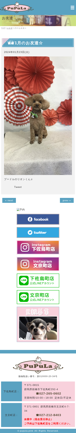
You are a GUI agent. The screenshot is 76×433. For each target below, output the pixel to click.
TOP (3, 28)
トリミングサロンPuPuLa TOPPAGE (38, 365)
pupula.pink (26, 431)
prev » (67, 200)
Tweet (18, 187)
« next (9, 200)
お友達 (9, 28)
